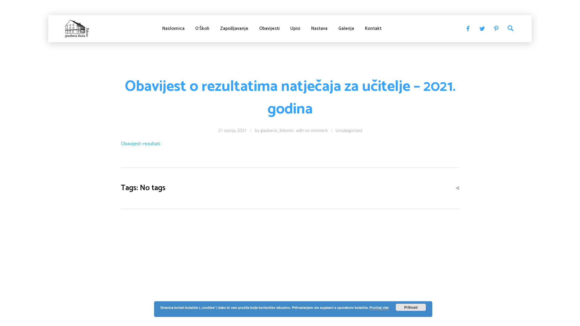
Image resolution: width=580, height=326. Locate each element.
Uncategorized (349, 130)
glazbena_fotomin (277, 130)
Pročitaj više (379, 307)
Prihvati (410, 307)
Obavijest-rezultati (140, 143)
